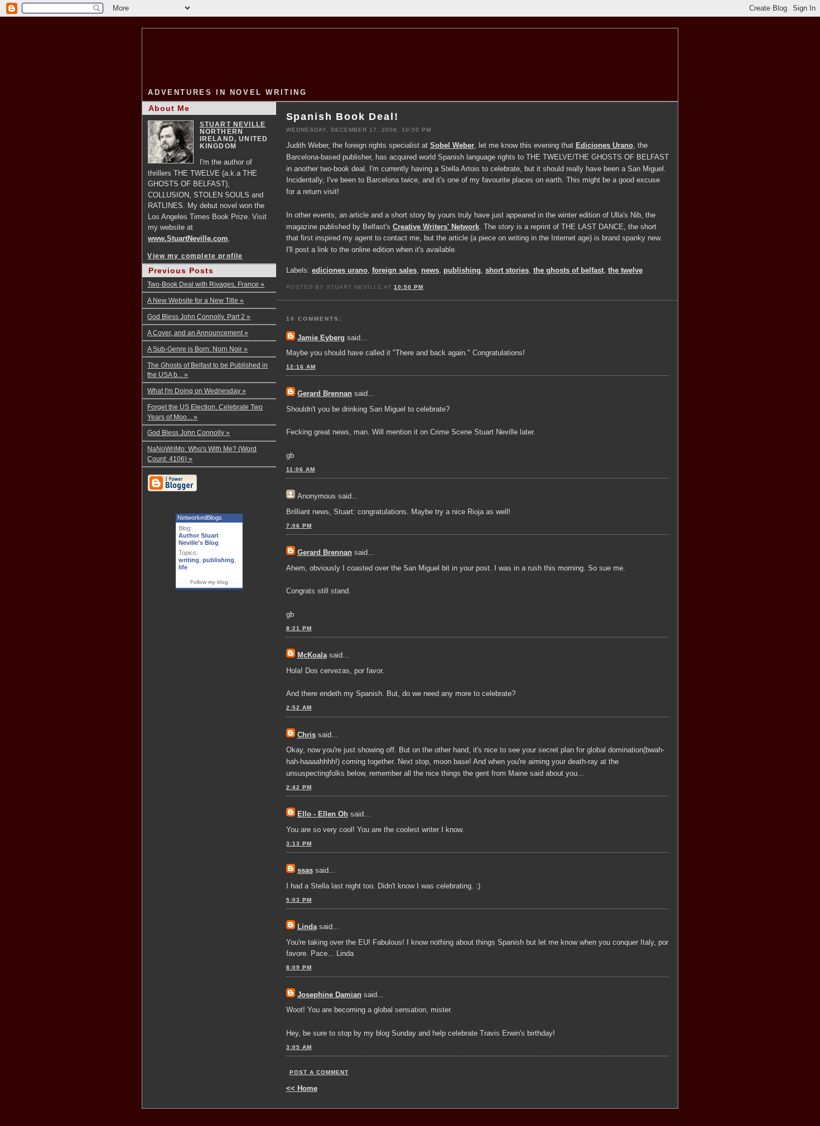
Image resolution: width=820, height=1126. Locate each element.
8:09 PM (299, 967)
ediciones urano (340, 270)
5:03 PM (299, 900)
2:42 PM (299, 787)
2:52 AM (299, 707)
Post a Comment (319, 1072)
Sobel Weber (452, 145)
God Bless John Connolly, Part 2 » (198, 316)
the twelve (625, 270)
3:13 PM (299, 843)
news (430, 270)
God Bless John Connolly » (188, 432)
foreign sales (394, 270)
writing (189, 560)
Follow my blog (209, 582)
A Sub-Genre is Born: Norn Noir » (197, 348)
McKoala (312, 655)
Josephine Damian (329, 994)
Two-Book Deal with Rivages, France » (205, 284)
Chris (306, 735)
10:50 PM (408, 287)
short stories (507, 270)
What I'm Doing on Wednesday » (196, 390)
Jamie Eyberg (321, 338)
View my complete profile (195, 255)
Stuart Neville (233, 124)
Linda (307, 926)
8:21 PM (299, 628)
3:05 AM (299, 1047)
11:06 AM (300, 469)
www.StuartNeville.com (188, 238)
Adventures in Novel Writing (227, 92)
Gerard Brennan (324, 393)
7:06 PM (299, 526)
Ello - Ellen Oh (322, 814)
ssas (305, 870)
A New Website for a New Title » (195, 300)
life (183, 567)
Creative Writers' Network (436, 227)
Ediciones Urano (604, 145)
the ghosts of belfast (568, 270)
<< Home (301, 1088)
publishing (462, 270)
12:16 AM (301, 367)
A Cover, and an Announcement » (197, 332)
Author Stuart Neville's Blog (199, 539)
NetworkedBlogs (199, 517)
